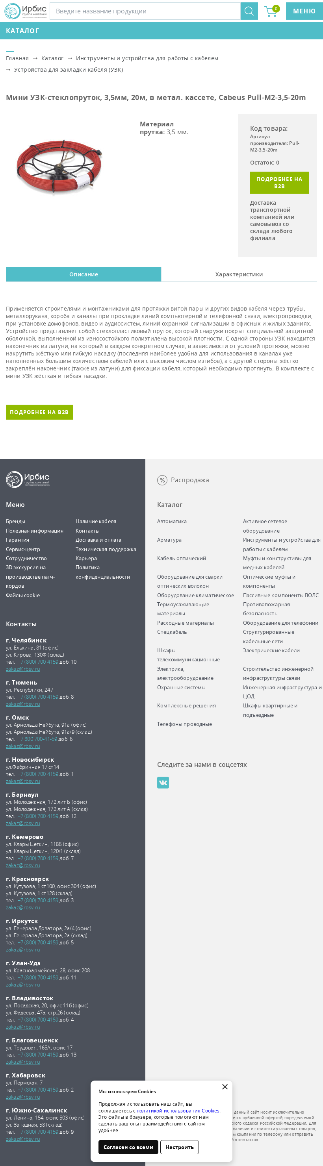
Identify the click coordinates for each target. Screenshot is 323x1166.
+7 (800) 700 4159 (38, 661)
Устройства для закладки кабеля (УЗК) (68, 69)
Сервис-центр (23, 549)
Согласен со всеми (128, 1147)
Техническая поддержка (106, 549)
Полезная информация (34, 530)
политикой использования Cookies (178, 1110)
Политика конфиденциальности (103, 572)
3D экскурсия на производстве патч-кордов (30, 576)
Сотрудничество (26, 558)
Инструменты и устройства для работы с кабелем (147, 58)
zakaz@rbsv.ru (23, 668)
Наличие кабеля (96, 521)
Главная (17, 58)
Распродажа (190, 480)
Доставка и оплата (98, 539)
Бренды (15, 521)
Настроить (179, 1147)
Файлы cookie (23, 595)
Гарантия (17, 539)
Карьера (86, 558)
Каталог (22, 30)
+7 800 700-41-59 (37, 738)
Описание (83, 274)
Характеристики (239, 274)
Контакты (88, 530)
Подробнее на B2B (279, 183)
